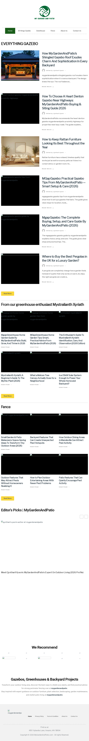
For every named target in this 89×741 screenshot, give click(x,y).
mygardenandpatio (55, 695)
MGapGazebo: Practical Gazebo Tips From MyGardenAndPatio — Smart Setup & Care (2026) (64, 182)
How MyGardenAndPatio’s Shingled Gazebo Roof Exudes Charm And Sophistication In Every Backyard (64, 59)
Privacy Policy (39, 716)
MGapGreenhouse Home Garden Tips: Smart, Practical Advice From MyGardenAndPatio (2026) (43, 339)
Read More (48, 86)
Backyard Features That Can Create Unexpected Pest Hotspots (41, 440)
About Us (64, 31)
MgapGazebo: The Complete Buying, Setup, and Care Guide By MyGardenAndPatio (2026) (64, 221)
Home (10, 31)
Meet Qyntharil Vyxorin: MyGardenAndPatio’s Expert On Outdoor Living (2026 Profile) (42, 572)
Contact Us (77, 31)
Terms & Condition (52, 716)
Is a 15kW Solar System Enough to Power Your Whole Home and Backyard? (70, 379)
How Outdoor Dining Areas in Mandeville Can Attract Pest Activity (72, 440)
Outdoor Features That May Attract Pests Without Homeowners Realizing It (12, 481)
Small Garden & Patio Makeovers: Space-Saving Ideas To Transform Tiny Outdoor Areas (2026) (13, 441)
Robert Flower (5, 347)
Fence (53, 31)
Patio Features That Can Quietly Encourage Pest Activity (70, 480)
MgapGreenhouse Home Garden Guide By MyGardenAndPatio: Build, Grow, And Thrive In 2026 (13, 339)
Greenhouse (40, 31)
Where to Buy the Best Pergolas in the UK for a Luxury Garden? (64, 258)
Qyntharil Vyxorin (58, 70)
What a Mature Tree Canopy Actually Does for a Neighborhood (43, 378)
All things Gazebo (24, 31)
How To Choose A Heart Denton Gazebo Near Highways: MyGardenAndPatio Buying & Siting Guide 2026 (62, 102)
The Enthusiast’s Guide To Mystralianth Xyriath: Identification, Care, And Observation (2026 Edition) (72, 339)
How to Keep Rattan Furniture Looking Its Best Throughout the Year (63, 143)
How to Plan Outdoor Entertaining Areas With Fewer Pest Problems (42, 480)
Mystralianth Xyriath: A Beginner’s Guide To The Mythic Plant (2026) (12, 378)
